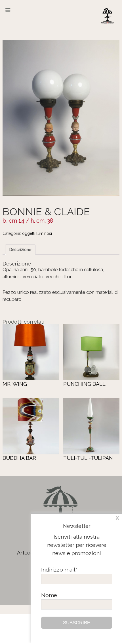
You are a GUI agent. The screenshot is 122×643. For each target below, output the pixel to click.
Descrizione (20, 249)
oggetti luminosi (37, 233)
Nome (49, 595)
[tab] (20, 249)
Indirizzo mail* (59, 569)
